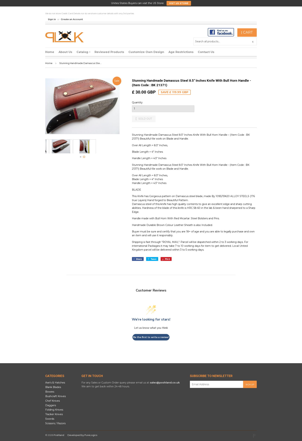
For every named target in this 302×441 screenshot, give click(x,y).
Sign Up (250, 384)
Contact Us (206, 52)
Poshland (59, 435)
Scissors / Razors (55, 423)
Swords (49, 418)
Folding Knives (54, 409)
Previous (53, 146)
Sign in (52, 19)
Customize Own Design (146, 52)
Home (49, 52)
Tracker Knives (54, 414)
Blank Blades (53, 387)
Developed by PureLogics (82, 435)
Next (112, 146)
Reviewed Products (109, 52)
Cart (247, 32)
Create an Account (72, 19)
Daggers (50, 405)
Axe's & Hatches (55, 382)
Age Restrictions (180, 52)
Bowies (49, 391)
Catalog (83, 52)
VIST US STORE (178, 3)
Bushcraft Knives (55, 396)
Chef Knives (52, 400)
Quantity (137, 102)
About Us (65, 52)
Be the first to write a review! (151, 337)
